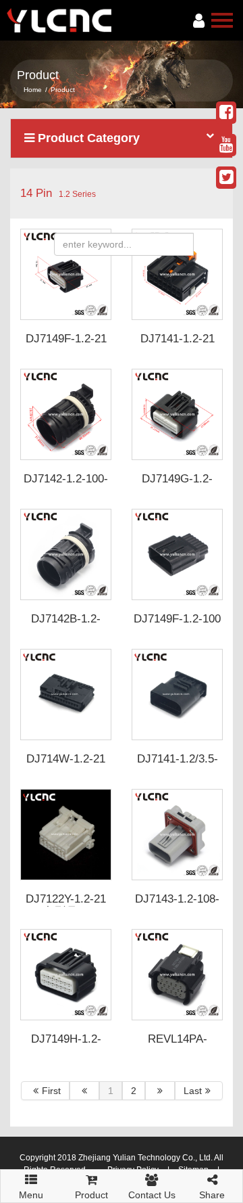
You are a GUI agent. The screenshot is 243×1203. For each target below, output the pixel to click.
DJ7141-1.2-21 (177, 338)
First (51, 1090)
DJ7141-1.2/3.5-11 (177, 765)
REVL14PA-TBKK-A (177, 1045)
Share (212, 1194)
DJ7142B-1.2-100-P (66, 625)
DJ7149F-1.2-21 (66, 338)
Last (193, 1090)
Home (33, 89)
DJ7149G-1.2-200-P (177, 485)
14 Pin (36, 193)
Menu (31, 1190)
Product (91, 1194)
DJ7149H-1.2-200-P (66, 1045)
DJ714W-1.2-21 (65, 758)
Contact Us (152, 1194)
